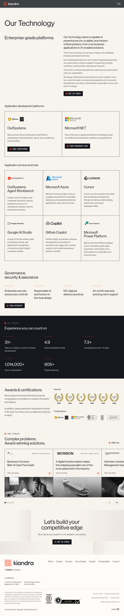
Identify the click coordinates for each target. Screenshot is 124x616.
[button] (119, 4)
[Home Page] (11, 4)
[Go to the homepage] (19, 563)
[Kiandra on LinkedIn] (115, 609)
